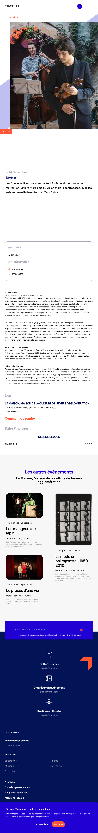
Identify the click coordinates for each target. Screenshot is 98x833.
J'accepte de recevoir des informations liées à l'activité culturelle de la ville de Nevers (50, 635)
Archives (10, 782)
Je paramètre (41, 824)
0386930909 (17, 274)
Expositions (11, 771)
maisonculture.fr (18, 269)
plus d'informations (49, 668)
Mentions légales (14, 797)
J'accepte (58, 824)
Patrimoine (56, 766)
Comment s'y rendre (20, 418)
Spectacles (11, 760)
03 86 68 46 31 (12, 746)
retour (15, 17)
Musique (9, 766)
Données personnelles (17, 787)
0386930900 (12, 411)
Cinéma (54, 760)
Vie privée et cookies (16, 792)
